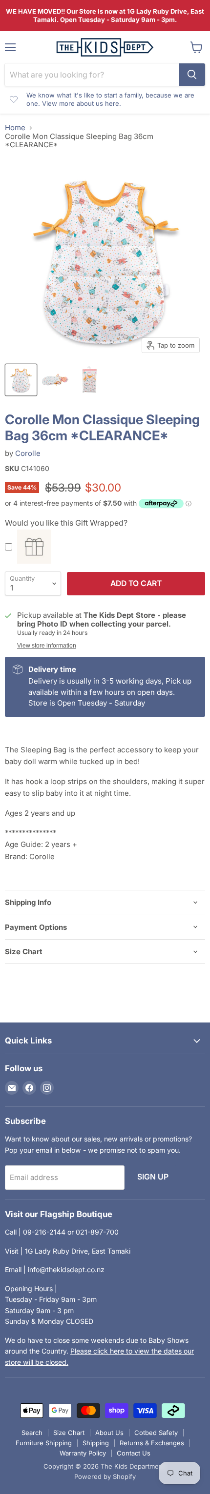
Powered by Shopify (105, 1476)
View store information (46, 645)
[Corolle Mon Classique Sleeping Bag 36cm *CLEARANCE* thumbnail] (21, 379)
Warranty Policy (83, 1453)
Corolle (28, 453)
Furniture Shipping (44, 1443)
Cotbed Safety (156, 1432)
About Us (109, 1432)
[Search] (192, 74)
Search (31, 1432)
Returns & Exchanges (152, 1443)
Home (15, 127)
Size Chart (68, 1432)
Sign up (152, 1176)
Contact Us (133, 1453)
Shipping (96, 1443)
